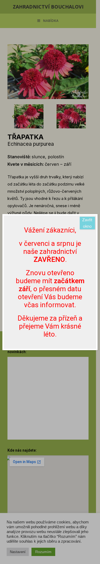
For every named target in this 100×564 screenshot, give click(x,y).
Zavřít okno (87, 223)
